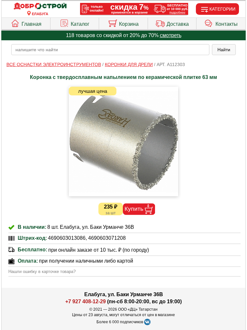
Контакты (226, 24)
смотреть (170, 35)
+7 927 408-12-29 (85, 301)
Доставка (178, 24)
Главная (31, 24)
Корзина (129, 24)
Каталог (80, 24)
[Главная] (40, 6)
